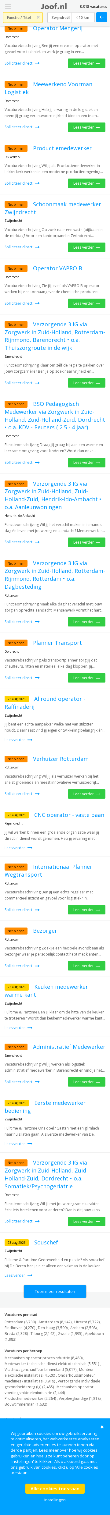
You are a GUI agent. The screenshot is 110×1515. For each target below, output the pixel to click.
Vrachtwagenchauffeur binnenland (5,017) (40, 1369)
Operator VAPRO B (57, 268)
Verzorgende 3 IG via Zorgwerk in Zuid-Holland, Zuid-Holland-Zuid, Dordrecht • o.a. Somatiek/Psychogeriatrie (46, 1174)
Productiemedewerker (62, 148)
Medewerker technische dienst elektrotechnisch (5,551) (52, 1363)
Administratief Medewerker (69, 1046)
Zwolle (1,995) (70, 1333)
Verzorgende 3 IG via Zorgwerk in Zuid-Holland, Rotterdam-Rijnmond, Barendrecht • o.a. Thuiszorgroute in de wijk (55, 336)
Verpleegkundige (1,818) (80, 1398)
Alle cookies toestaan (55, 1488)
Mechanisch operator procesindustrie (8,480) (43, 1358)
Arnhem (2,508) (83, 1327)
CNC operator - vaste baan (69, 814)
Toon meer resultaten (55, 1291)
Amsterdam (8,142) (55, 1322)
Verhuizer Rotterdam (61, 758)
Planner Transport (57, 642)
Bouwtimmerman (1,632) (26, 1404)
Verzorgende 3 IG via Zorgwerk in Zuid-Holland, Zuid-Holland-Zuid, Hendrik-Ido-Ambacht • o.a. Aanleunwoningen (53, 495)
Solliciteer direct (19, 63)
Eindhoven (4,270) (20, 1327)
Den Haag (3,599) (53, 1327)
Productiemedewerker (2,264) (30, 1398)
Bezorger (45, 930)
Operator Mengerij (57, 28)
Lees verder (84, 63)
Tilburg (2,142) (43, 1333)
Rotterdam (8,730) (20, 1322)
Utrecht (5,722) (87, 1322)
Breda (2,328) (16, 1333)
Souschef (46, 1242)
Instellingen (55, 1500)
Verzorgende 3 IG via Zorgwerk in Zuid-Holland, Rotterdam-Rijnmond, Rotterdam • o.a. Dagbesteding (55, 574)
